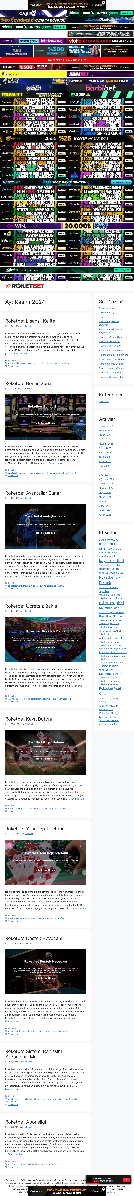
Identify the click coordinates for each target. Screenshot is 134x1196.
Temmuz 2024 (106, 483)
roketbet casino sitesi (110, 595)
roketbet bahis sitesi (111, 572)
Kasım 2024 (105, 466)
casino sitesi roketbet (17, 699)
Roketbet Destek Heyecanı (33, 938)
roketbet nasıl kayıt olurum (112, 648)
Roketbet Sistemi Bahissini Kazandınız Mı (33, 1054)
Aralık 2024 (105, 461)
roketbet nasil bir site (110, 645)
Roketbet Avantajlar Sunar (33, 493)
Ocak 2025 (104, 457)
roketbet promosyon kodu (112, 656)
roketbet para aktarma (54, 586)
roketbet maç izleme (109, 642)
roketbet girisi (61, 1031)
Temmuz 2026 (106, 426)
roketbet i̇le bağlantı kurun (49, 1164)
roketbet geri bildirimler (110, 598)
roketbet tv (36, 918)
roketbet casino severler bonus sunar (44, 473)
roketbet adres (116, 565)
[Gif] (67, 138)
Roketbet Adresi (107, 308)
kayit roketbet (111, 560)
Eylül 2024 (104, 474)
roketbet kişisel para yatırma (20, 363)
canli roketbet (108, 544)
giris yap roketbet (108, 552)
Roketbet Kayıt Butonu (29, 719)
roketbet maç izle (15, 1099)
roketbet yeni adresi (62, 363)
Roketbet (12, 360)
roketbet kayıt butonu (38, 808)
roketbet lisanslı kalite (43, 363)
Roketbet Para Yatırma (113, 652)
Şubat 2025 (105, 452)
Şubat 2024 (105, 506)
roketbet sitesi (106, 659)
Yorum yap (13, 366)
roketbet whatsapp (108, 677)
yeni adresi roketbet (109, 720)
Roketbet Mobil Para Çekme (114, 355)
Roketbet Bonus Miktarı (111, 377)
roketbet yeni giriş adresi (110, 700)
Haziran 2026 (106, 430)
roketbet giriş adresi (111, 612)
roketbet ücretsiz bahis (61, 699)
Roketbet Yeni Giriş (110, 690)
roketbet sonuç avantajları (60, 808)
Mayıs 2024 (105, 492)
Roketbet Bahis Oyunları (111, 363)
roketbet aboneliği (29, 1164)
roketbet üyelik (108, 705)
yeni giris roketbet (108, 724)
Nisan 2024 (105, 497)
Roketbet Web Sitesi (109, 341)
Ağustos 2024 (106, 479)
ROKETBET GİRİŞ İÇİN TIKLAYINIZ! (67, 60)
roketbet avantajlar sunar (19, 586)
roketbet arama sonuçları (19, 918)
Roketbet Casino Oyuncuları (113, 337)
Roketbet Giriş (106, 312)
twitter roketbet (108, 717)
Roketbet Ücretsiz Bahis (31, 606)
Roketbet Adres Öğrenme (112, 368)
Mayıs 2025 (105, 448)
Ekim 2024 (104, 470)
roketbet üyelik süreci (106, 710)
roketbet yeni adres (70, 473)
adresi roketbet (108, 539)
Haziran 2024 (106, 488)
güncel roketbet (107, 556)
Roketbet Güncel (110, 616)
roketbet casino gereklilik (19, 1031)
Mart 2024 (104, 501)
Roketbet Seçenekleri (110, 372)
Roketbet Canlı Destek (111, 580)
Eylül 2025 (104, 439)
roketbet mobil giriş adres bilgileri (39, 1099)
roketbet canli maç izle (18, 808)
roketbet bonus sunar (17, 473)
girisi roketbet (14, 1164)
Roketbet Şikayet (109, 713)
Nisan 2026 (105, 435)
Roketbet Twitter (111, 674)
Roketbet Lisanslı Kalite (30, 321)
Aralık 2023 (105, 514)
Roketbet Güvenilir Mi (110, 346)
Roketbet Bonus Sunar (29, 383)
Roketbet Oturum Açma (111, 359)
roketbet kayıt (37, 586)
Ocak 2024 (105, 510)
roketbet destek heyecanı (42, 1031)
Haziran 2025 (106, 443)
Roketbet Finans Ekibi (110, 350)
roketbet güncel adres (110, 620)
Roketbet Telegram (108, 666)
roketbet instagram (110, 630)
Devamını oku (20, 353)
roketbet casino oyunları (108, 589)
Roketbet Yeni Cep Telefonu (35, 828)
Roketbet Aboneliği (25, 1122)
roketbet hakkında (108, 627)
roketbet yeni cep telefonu (53, 918)
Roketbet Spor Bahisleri (111, 662)
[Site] (33, 101)
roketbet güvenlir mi (109, 623)
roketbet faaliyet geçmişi (39, 699)
